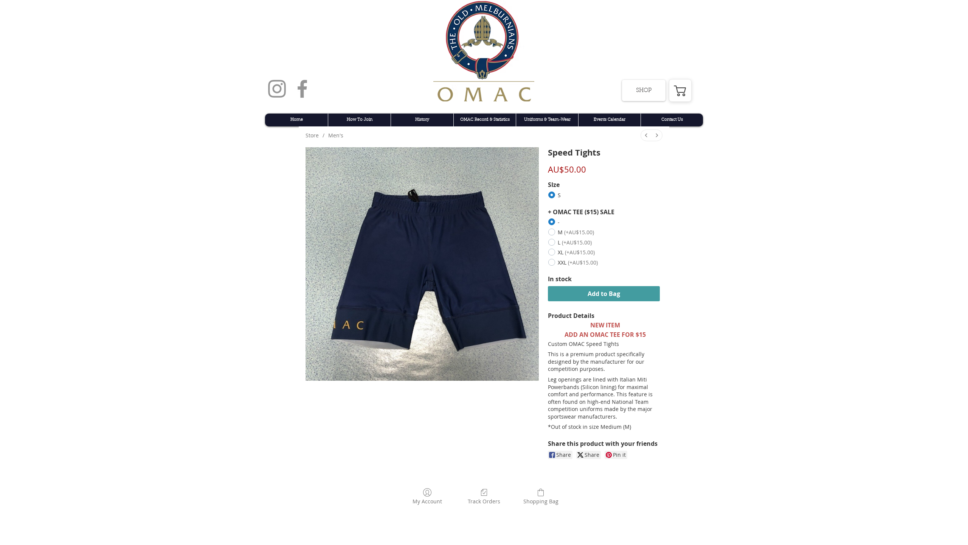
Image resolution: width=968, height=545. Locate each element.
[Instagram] (277, 89)
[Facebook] (302, 89)
